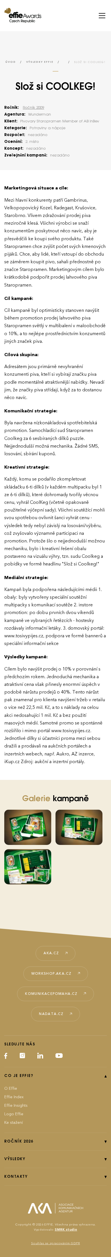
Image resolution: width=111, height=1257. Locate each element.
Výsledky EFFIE (39, 62)
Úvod (10, 62)
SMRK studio (66, 1229)
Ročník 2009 (33, 107)
